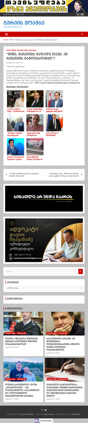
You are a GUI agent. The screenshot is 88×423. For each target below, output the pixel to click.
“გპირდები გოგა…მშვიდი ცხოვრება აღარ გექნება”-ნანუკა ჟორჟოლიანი (64, 174)
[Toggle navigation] (6, 34)
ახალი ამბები (11, 50)
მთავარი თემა (22, 50)
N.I (21, 63)
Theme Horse (49, 414)
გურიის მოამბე (23, 22)
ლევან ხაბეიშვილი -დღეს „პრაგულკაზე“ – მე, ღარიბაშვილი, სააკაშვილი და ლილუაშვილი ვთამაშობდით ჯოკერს (22, 390)
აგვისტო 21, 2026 (11, 399)
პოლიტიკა (33, 50)
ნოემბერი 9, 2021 (12, 63)
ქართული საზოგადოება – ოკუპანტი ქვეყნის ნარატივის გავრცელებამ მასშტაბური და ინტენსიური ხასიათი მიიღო (64, 390)
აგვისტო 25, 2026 (53, 353)
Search (80, 271)
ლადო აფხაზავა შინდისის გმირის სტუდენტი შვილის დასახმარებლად (21, 341)
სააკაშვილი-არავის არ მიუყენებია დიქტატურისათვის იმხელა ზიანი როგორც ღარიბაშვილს (63, 344)
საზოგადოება (14, 308)
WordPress (76, 414)
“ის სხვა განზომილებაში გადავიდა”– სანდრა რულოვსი (24, 174)
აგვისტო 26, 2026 (11, 347)
